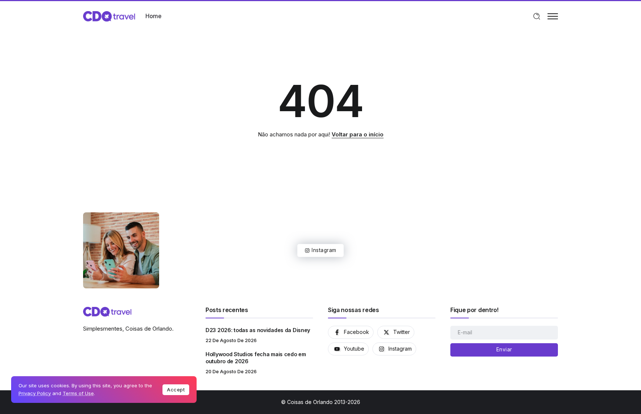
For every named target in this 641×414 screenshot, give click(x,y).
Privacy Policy (35, 393)
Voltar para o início (358, 134)
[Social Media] (350, 332)
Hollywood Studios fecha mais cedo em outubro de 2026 (256, 357)
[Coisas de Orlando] (109, 15)
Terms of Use (78, 393)
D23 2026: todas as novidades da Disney (258, 330)
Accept (176, 390)
